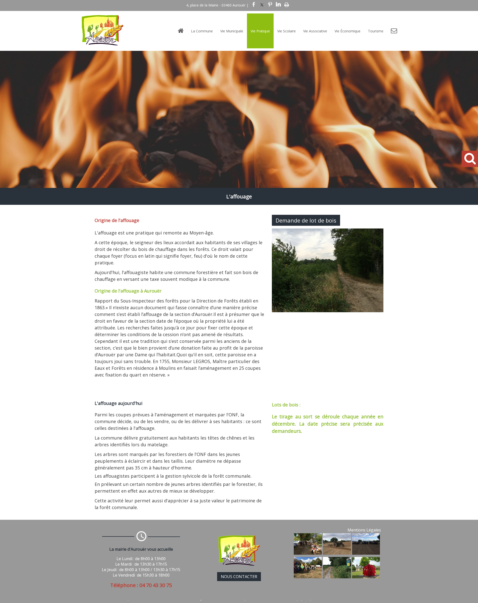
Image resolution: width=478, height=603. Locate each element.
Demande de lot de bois (306, 220)
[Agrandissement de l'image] (308, 553)
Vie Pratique (260, 31)
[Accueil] (180, 30)
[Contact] (394, 30)
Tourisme (375, 31)
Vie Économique (347, 31)
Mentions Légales (364, 530)
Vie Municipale (231, 31)
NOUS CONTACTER (239, 576)
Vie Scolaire (286, 31)
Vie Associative (315, 31)
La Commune (202, 31)
